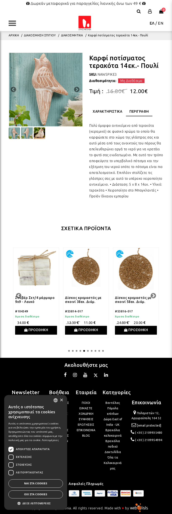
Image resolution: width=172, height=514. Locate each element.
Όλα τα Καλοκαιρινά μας (113, 463)
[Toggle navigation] (14, 23)
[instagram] (75, 375)
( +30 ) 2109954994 (148, 440)
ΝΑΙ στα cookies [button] (35, 483)
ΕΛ (152, 23)
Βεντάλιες (113, 402)
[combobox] (55, 400)
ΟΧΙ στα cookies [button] (35, 494)
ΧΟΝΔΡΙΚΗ (86, 413)
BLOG (86, 435)
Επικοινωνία (146, 402)
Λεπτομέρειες (50, 440)
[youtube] (85, 375)
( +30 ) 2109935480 (148, 432)
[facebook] (65, 375)
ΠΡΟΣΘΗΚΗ (38, 330)
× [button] (61, 400)
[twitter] (96, 375)
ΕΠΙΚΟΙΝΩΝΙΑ (86, 430)
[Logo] (85, 23)
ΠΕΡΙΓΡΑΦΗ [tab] (139, 111)
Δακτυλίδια (113, 452)
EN (160, 23)
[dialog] (35, 452)
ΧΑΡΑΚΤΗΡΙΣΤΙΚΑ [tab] (107, 111)
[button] (35, 503)
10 (103, 351)
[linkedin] (106, 375)
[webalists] (139, 508)
